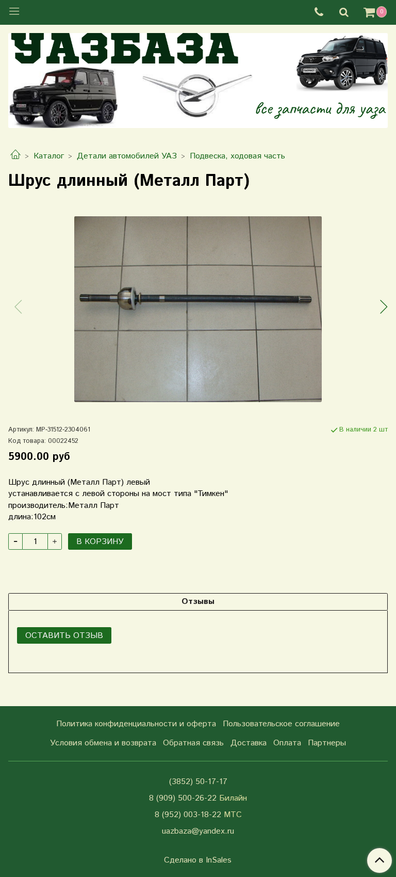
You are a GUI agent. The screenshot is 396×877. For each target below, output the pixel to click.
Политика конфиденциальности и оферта (136, 724)
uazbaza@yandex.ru (198, 831)
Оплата (287, 743)
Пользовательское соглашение (281, 724)
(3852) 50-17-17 (198, 782)
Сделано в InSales (198, 860)
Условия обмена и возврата (103, 743)
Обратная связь (193, 743)
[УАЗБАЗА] (198, 78)
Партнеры (327, 743)
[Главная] (15, 156)
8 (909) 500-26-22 (183, 798)
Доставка (248, 743)
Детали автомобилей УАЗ (127, 156)
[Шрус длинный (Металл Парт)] (198, 309)
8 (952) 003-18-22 (188, 815)
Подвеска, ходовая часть (237, 156)
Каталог (49, 156)
